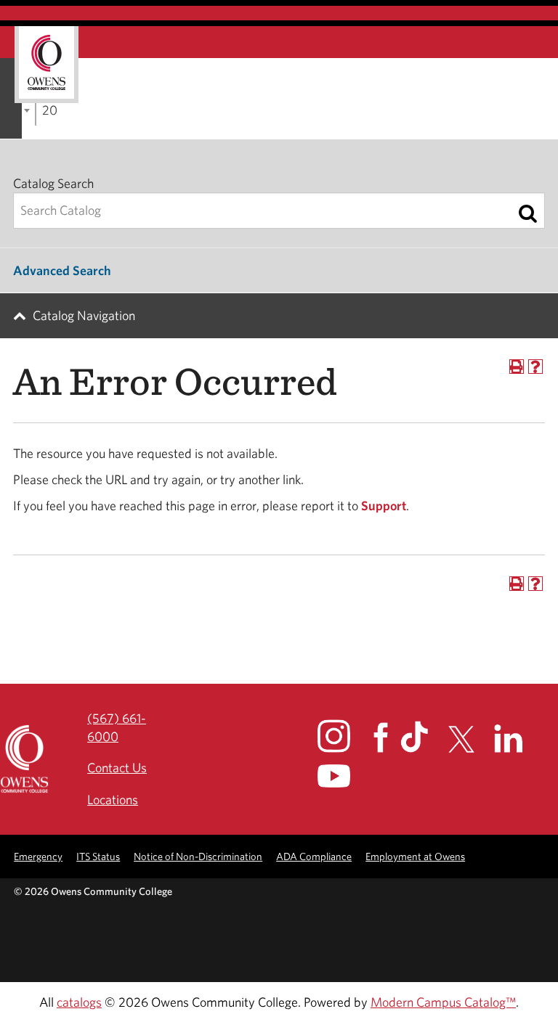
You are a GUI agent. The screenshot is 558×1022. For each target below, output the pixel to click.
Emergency (38, 856)
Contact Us (117, 767)
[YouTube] (344, 776)
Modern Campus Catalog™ (443, 1002)
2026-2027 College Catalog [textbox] (49, 110)
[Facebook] (385, 737)
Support (383, 505)
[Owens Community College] (46, 64)
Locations (112, 799)
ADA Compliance (314, 856)
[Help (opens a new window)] (535, 366)
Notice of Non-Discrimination (198, 856)
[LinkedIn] (517, 738)
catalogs (79, 1002)
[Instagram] (344, 736)
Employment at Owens (415, 856)
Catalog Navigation (84, 315)
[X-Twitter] (469, 739)
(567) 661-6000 (116, 727)
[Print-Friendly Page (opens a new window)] (516, 366)
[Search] (528, 213)
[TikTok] (422, 737)
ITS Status (98, 856)
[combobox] (35, 109)
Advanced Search (62, 270)
